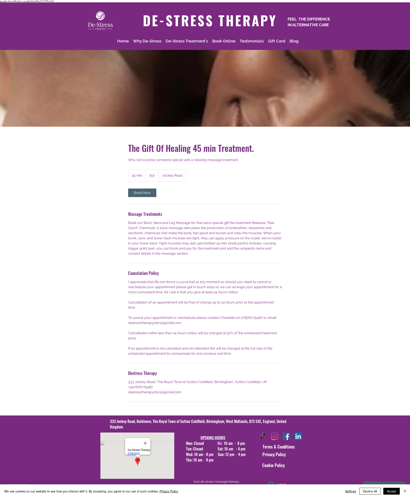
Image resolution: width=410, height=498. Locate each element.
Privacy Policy (274, 454)
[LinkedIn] (298, 436)
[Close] (404, 491)
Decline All (370, 491)
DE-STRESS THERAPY (210, 20)
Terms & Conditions (279, 446)
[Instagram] (274, 436)
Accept (391, 491)
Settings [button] (350, 491)
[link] (142, 193)
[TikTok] (263, 436)
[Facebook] (286, 436)
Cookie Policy (273, 465)
